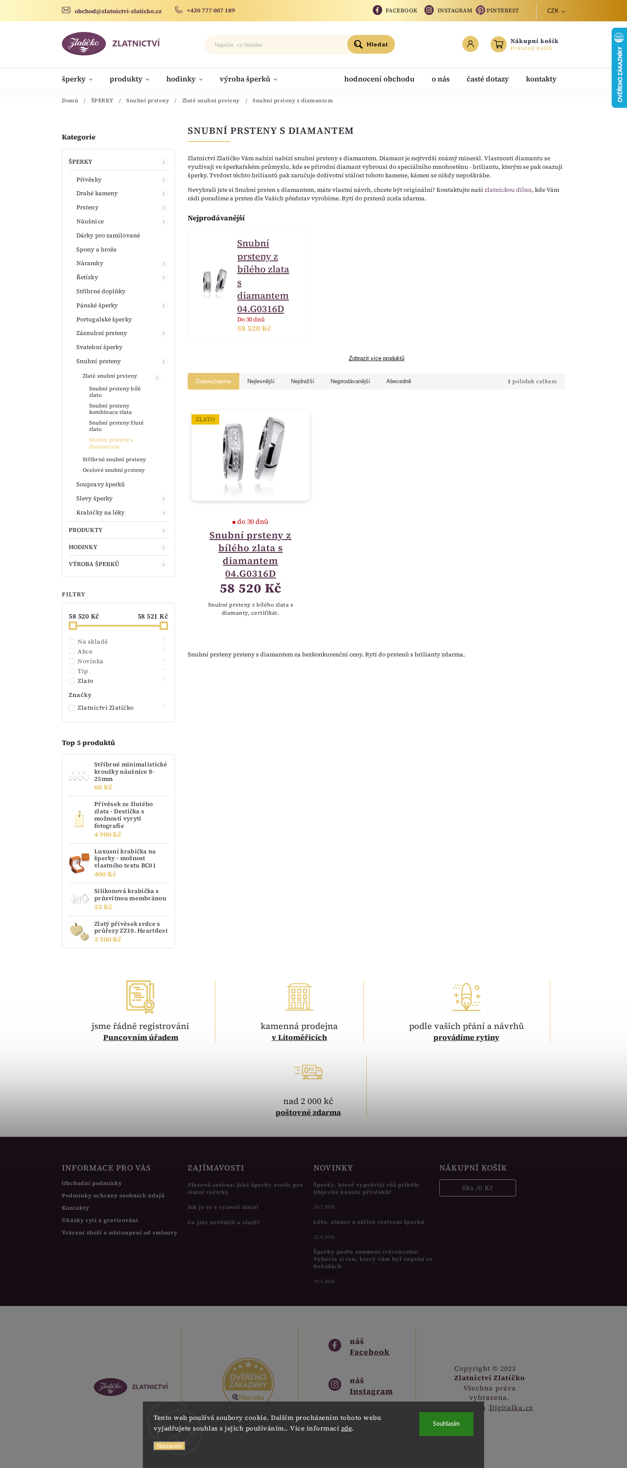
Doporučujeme (213, 381)
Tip (121, 671)
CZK (553, 11)
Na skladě (121, 641)
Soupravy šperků (100, 484)
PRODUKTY (85, 530)
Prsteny (87, 207)
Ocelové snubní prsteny (114, 470)
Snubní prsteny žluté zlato (116, 426)
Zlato (121, 680)
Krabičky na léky (100, 512)
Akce (121, 651)
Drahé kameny (97, 193)
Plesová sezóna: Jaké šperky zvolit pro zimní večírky (245, 1188)
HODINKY (83, 547)
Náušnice (90, 221)
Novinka (121, 661)
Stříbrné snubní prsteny (114, 459)
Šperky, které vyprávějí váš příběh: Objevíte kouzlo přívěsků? (367, 1188)
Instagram (455, 10)
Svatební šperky (99, 347)
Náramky (89, 263)
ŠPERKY (81, 161)
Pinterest (503, 10)
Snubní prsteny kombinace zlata (110, 409)
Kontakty (75, 1207)
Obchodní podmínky (92, 1183)
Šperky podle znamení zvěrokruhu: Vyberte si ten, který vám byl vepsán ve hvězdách (373, 1259)
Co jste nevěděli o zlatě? (224, 1222)
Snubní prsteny (98, 361)
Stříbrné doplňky (101, 291)
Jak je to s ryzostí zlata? (223, 1207)
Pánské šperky (97, 305)
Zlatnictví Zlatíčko (121, 707)
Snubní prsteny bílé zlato (115, 392)
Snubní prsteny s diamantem (111, 443)
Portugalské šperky (104, 319)
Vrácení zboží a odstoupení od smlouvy (119, 1232)
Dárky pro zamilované (108, 235)
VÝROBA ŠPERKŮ (94, 564)
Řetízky (87, 277)
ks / (477, 1187)
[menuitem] (81, 79)
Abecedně (398, 381)
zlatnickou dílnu (508, 189)
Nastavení (169, 1446)
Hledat (377, 44)
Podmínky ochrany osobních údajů (113, 1195)
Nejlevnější (261, 381)
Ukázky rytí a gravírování (100, 1220)
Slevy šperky (94, 498)
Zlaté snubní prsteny (110, 375)
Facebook (402, 10)
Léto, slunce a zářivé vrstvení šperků (369, 1221)
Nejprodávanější (350, 381)
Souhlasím (446, 1423)
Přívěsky (89, 179)
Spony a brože (96, 249)
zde (346, 1428)
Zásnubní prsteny (102, 333)
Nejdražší (302, 381)
